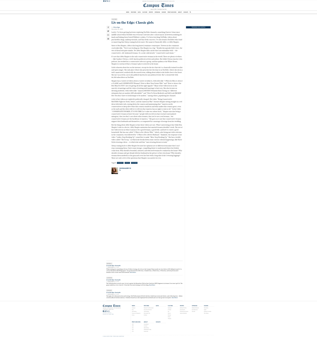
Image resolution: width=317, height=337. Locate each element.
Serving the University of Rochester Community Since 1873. (158, 1)
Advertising (146, 327)
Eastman (170, 307)
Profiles (145, 315)
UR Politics (134, 311)
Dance (169, 313)
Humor (164, 12)
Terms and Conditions (118, 336)
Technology (146, 311)
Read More (133, 272)
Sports (151, 12)
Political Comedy (207, 311)
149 (133, 324)
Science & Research (136, 313)
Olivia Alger (116, 27)
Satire (205, 309)
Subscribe (146, 331)
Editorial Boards (195, 307)
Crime (133, 315)
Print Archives (172, 12)
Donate (186, 12)
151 (133, 327)
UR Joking (206, 313)
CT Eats (169, 309)
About (180, 12)
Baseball (109, 263)
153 (133, 331)
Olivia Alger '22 (125, 168)
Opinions (157, 12)
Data (139, 12)
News (127, 12)
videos (127, 162)
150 (133, 325)
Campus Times (158, 5)
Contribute (146, 324)
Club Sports (182, 309)
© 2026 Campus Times (107, 336)
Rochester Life (147, 313)
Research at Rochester (148, 307)
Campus (133, 307)
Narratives (206, 307)
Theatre (169, 318)
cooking (109, 290)
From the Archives (148, 309)
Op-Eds (193, 311)
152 (133, 329)
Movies (169, 315)
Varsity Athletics (183, 313)
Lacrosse (109, 277)
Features (133, 12)
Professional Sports (184, 311)
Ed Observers (195, 309)
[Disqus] (144, 196)
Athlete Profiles (183, 307)
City (133, 309)
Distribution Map (147, 329)
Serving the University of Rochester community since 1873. (112, 309)
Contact (145, 325)
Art (168, 311)
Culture (144, 12)
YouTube (134, 162)
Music (169, 316)
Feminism (120, 162)
